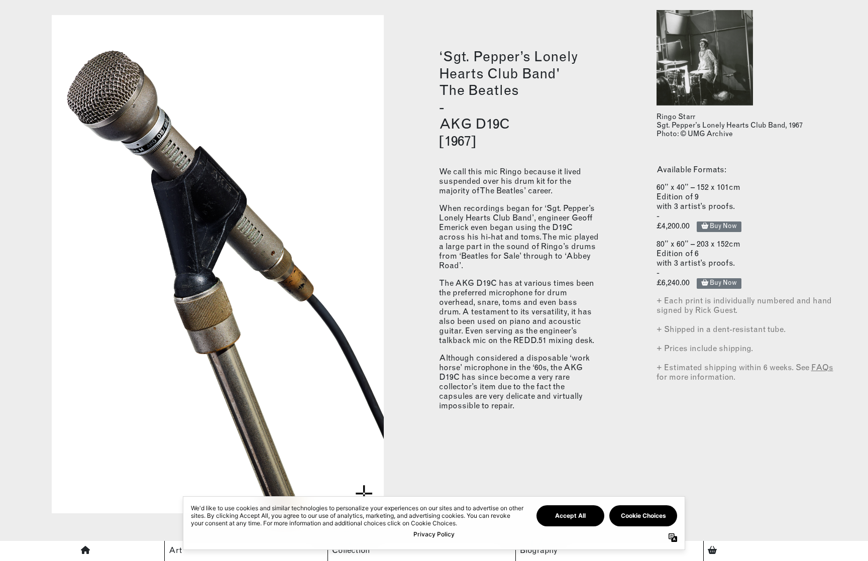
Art (175, 551)
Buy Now (722, 226)
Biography (539, 551)
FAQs (822, 368)
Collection (351, 551)
